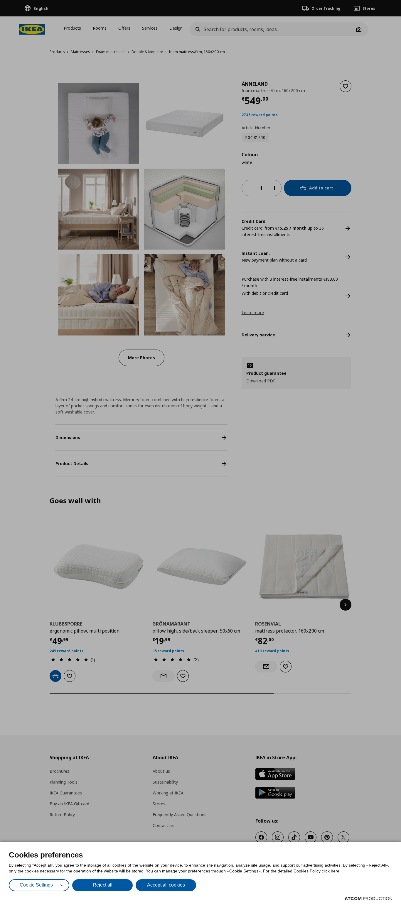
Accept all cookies (166, 884)
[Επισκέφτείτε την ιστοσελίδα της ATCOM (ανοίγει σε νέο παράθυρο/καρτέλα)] (368, 898)
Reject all (102, 884)
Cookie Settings (36, 884)
